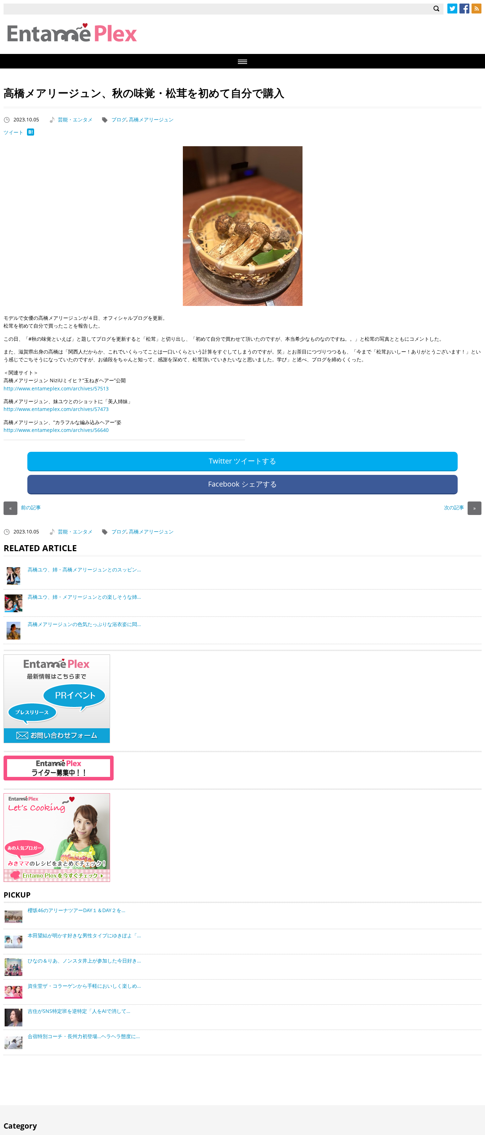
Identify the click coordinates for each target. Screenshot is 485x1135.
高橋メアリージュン (151, 119)
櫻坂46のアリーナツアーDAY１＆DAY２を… (76, 910)
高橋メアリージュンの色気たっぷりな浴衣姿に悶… (84, 624)
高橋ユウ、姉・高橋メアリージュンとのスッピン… (84, 569)
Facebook (464, 8)
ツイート (13, 132)
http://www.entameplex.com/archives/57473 (56, 409)
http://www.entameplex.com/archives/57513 (56, 388)
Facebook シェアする (242, 484)
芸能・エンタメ (75, 119)
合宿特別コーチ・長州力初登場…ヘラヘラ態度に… (84, 1036)
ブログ (118, 119)
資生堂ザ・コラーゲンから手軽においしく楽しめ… (84, 985)
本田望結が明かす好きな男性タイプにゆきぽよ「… (84, 935)
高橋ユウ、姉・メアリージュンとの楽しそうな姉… (84, 596)
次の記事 (460, 507)
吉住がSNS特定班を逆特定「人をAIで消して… (79, 1011)
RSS (476, 8)
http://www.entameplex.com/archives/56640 (56, 430)
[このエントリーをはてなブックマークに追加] (30, 133)
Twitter (452, 8)
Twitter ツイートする (242, 461)
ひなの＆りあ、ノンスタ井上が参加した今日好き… (84, 960)
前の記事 (25, 507)
